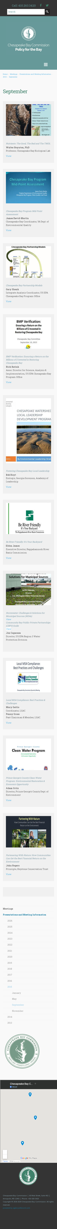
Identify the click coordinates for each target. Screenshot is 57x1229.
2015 (5, 77)
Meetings (13, 74)
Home (5, 74)
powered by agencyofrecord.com (16, 1208)
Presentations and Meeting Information (35, 74)
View (8, 156)
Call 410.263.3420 (24, 5)
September (13, 77)
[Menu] (28, 65)
